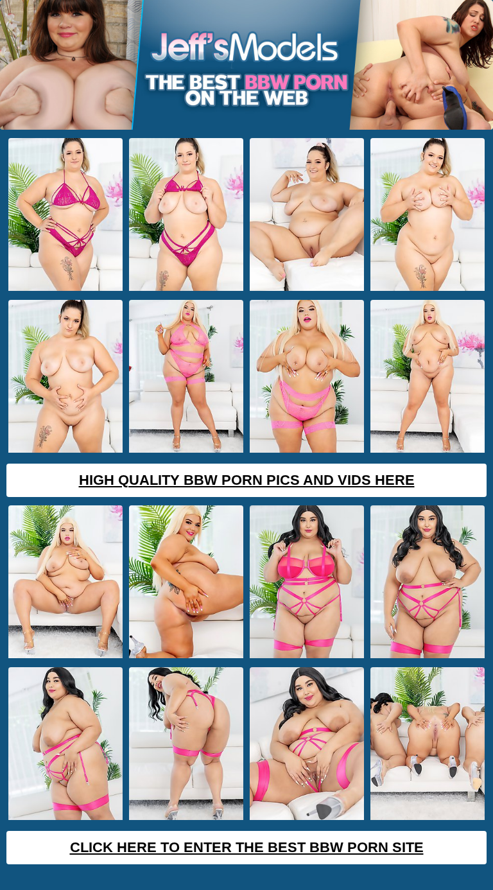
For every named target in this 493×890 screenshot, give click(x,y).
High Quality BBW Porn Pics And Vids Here (247, 480)
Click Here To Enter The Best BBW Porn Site (247, 847)
